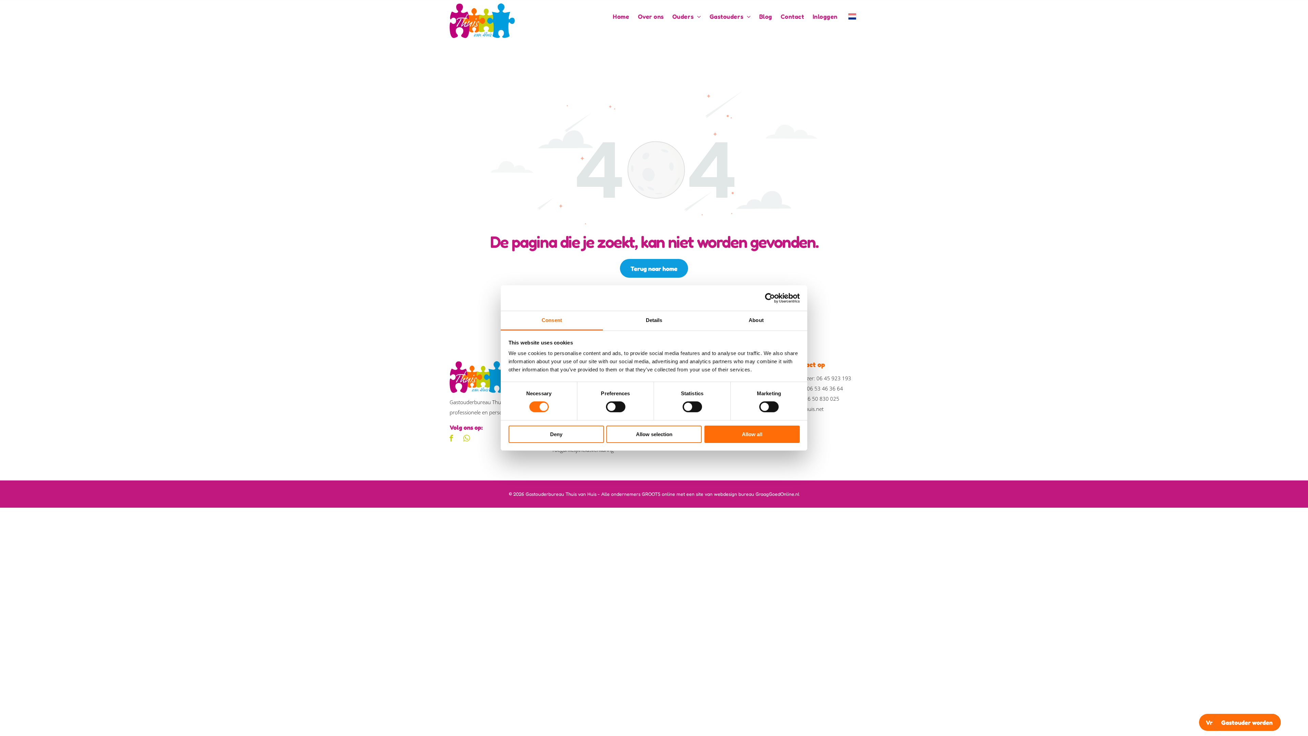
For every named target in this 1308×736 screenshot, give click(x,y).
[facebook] (451, 439)
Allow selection (654, 434)
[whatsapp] (467, 439)
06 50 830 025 (822, 398)
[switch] (615, 406)
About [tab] (756, 320)
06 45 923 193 (833, 378)
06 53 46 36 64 (825, 388)
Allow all (752, 434)
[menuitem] (616, 16)
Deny (556, 434)
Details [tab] (654, 320)
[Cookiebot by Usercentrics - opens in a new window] (770, 298)
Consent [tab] (552, 320)
